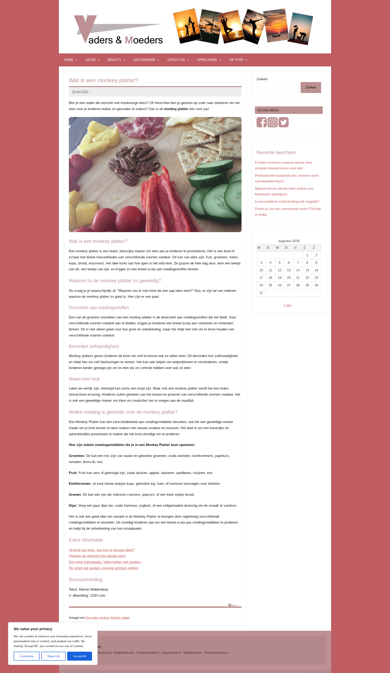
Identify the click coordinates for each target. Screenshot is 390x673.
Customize (27, 656)
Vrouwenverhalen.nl (147, 652)
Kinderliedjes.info (124, 652)
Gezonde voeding (97, 617)
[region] (53, 643)
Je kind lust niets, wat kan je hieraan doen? (101, 550)
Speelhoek (207, 60)
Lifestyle (176, 60)
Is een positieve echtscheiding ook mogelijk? (287, 201)
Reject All (53, 656)
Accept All (79, 656)
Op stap (237, 60)
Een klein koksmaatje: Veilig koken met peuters (105, 562)
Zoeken (262, 79)
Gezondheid (144, 60)
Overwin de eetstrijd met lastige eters (97, 556)
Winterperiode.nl (192, 652)
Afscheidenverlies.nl (216, 652)
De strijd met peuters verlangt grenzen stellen (103, 568)
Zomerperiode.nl (171, 652)
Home (69, 60)
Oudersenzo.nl (103, 652)
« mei (287, 305)
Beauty (114, 60)
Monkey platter (120, 617)
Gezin (91, 60)
